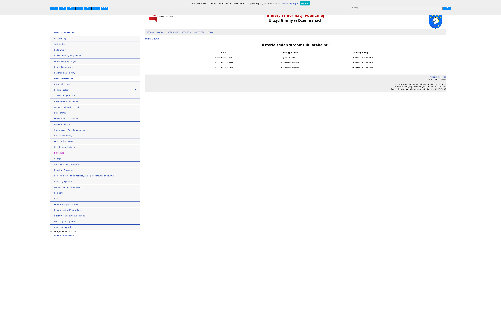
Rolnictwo (58, 193)
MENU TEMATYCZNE (63, 78)
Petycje (57, 158)
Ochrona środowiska (63, 141)
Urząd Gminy (60, 38)
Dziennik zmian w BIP (64, 235)
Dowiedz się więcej (290, 3)
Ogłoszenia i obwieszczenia (67, 107)
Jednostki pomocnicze (64, 67)
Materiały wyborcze (63, 181)
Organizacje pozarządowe (66, 204)
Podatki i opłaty (61, 90)
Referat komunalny (63, 135)
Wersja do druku (438, 77)
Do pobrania (60, 113)
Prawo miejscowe (62, 84)
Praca (56, 198)
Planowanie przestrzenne (66, 101)
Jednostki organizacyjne (65, 61)
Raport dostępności (63, 227)
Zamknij (305, 3)
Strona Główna (152, 39)
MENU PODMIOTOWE (64, 32)
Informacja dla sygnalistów (67, 164)
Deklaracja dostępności (65, 221)
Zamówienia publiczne (64, 95)
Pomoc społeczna (62, 124)
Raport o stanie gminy (64, 73)
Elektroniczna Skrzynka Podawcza (69, 216)
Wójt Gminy (59, 44)
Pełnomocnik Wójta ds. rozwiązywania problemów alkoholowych (84, 176)
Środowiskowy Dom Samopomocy (69, 130)
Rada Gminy (59, 50)
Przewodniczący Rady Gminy (67, 55)
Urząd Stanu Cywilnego (65, 147)
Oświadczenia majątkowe (66, 118)
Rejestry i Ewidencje (63, 170)
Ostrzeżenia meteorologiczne (68, 187)
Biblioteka (59, 153)
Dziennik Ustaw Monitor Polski (68, 210)
